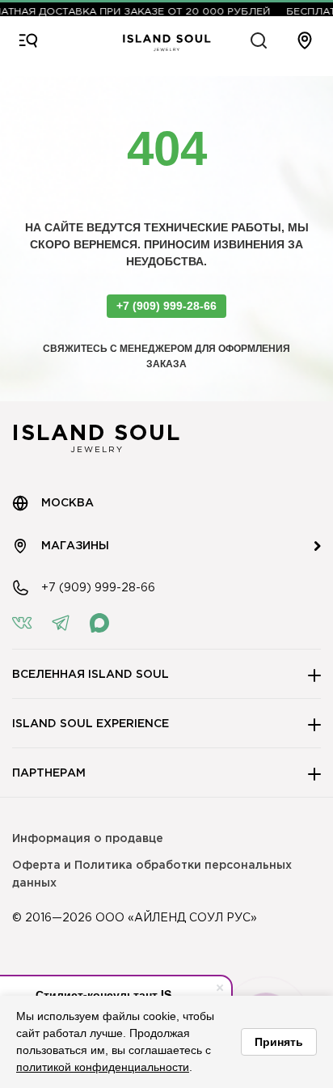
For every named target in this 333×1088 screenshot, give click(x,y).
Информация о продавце (87, 839)
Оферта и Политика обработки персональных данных (152, 874)
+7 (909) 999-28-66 (166, 305)
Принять (279, 1041)
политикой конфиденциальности (102, 1066)
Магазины (75, 546)
